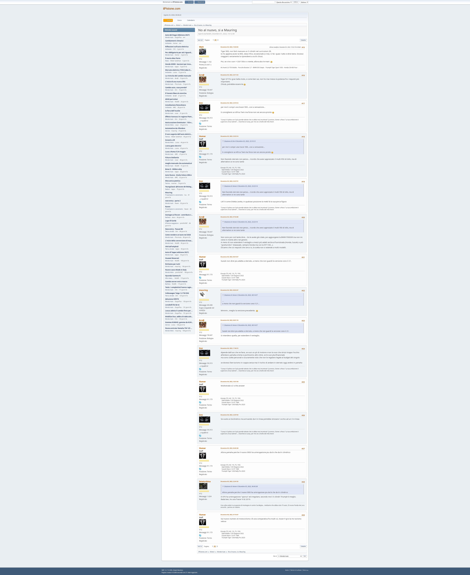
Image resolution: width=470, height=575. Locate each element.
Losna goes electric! (173, 146)
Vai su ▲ (305, 570)
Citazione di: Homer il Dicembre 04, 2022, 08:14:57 (241, 295)
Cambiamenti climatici (174, 41)
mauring (203, 290)
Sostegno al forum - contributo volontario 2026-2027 (179, 215)
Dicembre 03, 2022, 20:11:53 (229, 75)
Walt (201, 47)
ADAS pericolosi (171, 99)
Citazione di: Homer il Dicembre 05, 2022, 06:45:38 (241, 486)
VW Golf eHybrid (171, 247)
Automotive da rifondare (175, 128)
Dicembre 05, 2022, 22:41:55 (229, 481)
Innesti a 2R (170, 140)
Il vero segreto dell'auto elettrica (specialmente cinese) (179, 134)
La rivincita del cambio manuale (178, 76)
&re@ (201, 75)
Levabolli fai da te (172, 305)
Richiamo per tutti (172, 264)
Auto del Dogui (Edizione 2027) (177, 35)
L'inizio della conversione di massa (179, 241)
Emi (201, 103)
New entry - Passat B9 (174, 229)
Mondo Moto (169, 125)
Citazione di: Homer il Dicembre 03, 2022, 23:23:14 (241, 186)
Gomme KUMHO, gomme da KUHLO (179, 322)
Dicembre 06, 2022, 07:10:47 (229, 515)
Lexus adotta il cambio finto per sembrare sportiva (179, 311)
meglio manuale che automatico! (178, 163)
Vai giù (200, 40)
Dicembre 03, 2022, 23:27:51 (229, 181)
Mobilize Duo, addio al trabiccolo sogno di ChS (179, 317)
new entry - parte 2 (173, 201)
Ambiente (168, 43)
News (167, 61)
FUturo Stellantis (172, 158)
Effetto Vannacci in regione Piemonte (179, 117)
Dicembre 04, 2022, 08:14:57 (229, 257)
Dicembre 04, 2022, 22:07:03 (229, 415)
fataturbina (205, 481)
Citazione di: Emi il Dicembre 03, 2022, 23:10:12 (240, 141)
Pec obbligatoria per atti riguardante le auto (179, 53)
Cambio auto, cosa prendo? (176, 88)
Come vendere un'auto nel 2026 (178, 235)
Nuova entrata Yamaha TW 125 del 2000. (179, 328)
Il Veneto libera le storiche (176, 93)
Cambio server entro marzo (176, 282)
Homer (202, 136)
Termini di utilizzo (295, 570)
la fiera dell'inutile (172, 111)
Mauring (168, 193)
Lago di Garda (170, 221)
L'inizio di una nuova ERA (175, 82)
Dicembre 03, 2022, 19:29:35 (229, 47)
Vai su (200, 546)
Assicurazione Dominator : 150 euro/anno (179, 123)
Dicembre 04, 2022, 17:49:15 (229, 348)
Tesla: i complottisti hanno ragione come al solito (179, 287)
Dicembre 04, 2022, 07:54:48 (229, 217)
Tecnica (167, 137)
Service (167, 131)
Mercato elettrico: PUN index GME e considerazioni (179, 70)
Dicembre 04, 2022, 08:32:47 (229, 290)
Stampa (303, 40)
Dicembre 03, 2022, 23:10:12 (229, 103)
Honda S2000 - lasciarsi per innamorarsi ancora (179, 64)
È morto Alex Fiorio (172, 58)
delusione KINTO (172, 299)
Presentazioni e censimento (174, 195)
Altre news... (169, 278)
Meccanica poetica (172, 181)
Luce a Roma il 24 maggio (175, 152)
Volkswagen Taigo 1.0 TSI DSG (177, 293)
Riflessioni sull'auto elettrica (176, 47)
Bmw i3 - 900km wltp (173, 169)
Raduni (167, 189)
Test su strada (169, 231)
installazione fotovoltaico (175, 105)
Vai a (274, 556)
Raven (167, 207)
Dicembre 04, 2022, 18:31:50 (229, 381)
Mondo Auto (169, 37)
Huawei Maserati (172, 258)
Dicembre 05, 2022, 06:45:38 (229, 448)
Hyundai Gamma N (173, 276)
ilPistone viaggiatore (171, 223)
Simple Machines (178, 570)
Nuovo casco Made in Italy (176, 270)
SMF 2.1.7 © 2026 (167, 570)
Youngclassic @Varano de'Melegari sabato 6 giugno (179, 187)
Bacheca (167, 217)
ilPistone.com (171, 8)
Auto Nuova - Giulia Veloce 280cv (178, 175)
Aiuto (287, 570)
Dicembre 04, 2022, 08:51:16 (229, 320)
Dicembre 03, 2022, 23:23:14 (229, 136)
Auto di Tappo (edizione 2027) (177, 252)
